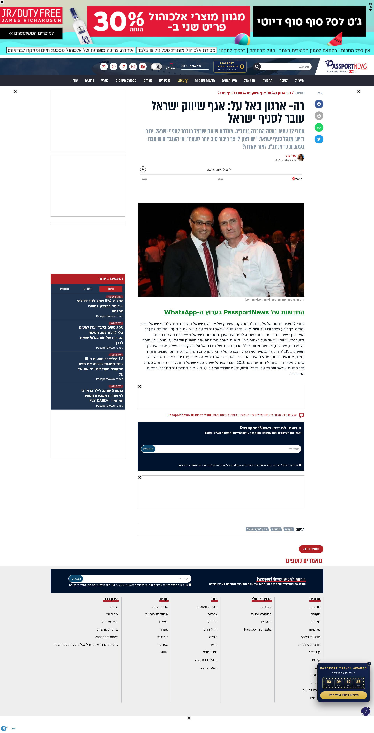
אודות (114, 607)
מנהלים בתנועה (206, 660)
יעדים (164, 599)
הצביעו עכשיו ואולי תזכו (344, 695)
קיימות (315, 682)
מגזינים (266, 607)
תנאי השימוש (204, 465)
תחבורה (267, 80)
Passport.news (106, 637)
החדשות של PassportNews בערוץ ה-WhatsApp (234, 312)
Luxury (182, 80)
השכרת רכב (209, 667)
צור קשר (112, 614)
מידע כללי (111, 599)
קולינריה (164, 80)
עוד (75, 80)
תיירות (299, 80)
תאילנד (163, 622)
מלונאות (249, 80)
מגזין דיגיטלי (262, 599)
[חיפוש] (257, 66)
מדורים (315, 599)
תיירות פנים (229, 80)
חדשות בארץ (310, 637)
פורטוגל (162, 637)
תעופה (284, 80)
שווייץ (164, 652)
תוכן (214, 599)
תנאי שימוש (110, 622)
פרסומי (212, 622)
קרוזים (147, 80)
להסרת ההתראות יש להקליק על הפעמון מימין (86, 644)
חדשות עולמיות (205, 80)
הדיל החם (210, 629)
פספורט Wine (261, 614)
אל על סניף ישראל (257, 529)
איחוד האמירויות (156, 614)
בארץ (104, 80)
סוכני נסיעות (311, 690)
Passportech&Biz (258, 629)
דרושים (89, 80)
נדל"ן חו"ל (210, 652)
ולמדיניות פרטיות (188, 465)
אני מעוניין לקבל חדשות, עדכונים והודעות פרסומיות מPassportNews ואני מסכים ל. (238, 465)
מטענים (266, 622)
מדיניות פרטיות (107, 629)
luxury (315, 675)
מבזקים (276, 529)
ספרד (164, 629)
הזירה (213, 637)
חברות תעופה (208, 607)
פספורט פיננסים (126, 80)
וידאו (214, 644)
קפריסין (162, 644)
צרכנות (212, 614)
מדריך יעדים (159, 607)
